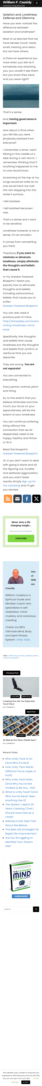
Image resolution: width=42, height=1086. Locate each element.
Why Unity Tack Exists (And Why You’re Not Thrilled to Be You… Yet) (20, 784)
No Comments (9, 707)
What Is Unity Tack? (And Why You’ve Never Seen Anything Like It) (21, 796)
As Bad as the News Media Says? (19, 740)
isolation (20, 656)
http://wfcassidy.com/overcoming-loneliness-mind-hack (21, 325)
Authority (21, 735)
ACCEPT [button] (26, 1082)
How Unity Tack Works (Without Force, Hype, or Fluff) (20, 771)
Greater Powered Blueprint (20, 306)
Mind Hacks (26, 696)
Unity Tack (23, 639)
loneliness (28, 656)
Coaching (15, 696)
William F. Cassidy (17, 2)
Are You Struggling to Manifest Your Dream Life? (19, 842)
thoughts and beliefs (11, 658)
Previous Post (12, 673)
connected (12, 656)
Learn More (21, 896)
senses (35, 656)
